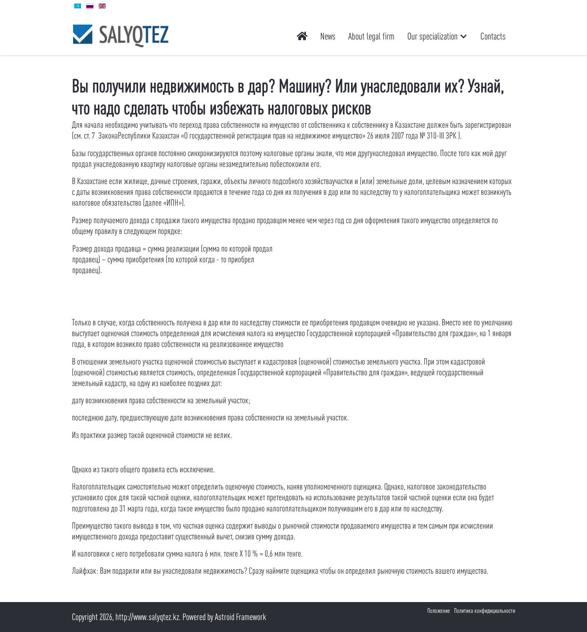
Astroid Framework (240, 617)
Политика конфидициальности (484, 610)
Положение (438, 610)
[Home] (302, 36)
